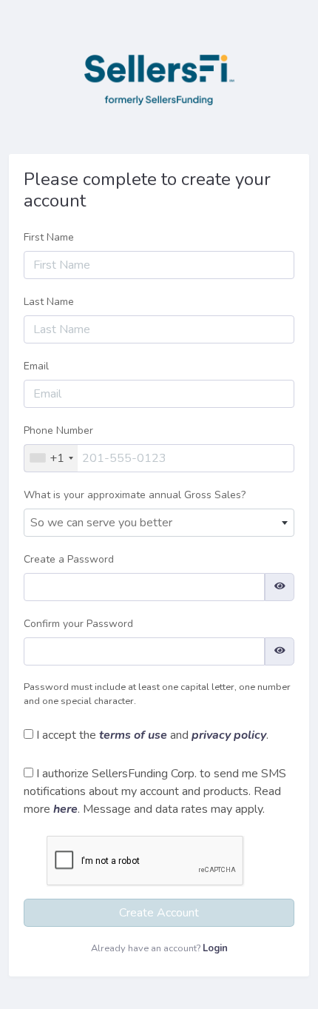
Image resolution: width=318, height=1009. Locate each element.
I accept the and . (150, 735)
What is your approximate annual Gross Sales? (135, 495)
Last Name (49, 302)
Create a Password (69, 559)
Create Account (159, 913)
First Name (49, 237)
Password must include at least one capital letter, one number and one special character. (157, 694)
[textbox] (159, 522)
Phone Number (58, 430)
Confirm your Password (78, 624)
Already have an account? (159, 948)
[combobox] (51, 458)
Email (36, 366)
